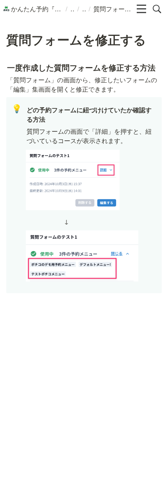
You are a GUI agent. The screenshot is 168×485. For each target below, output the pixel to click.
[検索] (157, 9)
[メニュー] (141, 9)
